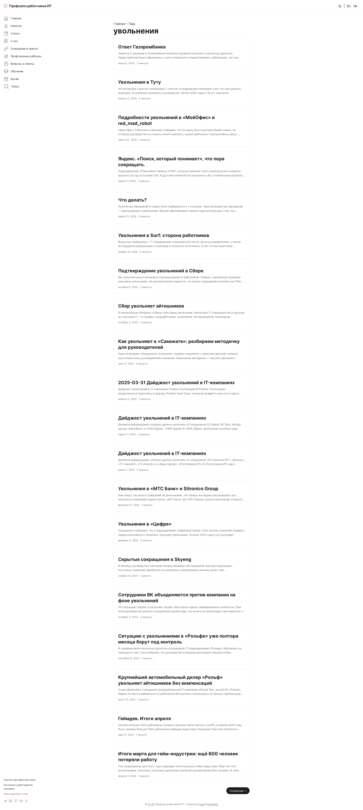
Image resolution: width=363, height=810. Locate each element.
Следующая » (238, 790)
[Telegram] (5, 800)
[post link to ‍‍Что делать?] (181, 207)
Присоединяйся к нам (16, 793)
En (349, 6)
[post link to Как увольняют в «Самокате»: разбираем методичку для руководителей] (181, 352)
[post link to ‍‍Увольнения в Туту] (181, 90)
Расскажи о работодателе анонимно (18, 787)
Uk (355, 6)
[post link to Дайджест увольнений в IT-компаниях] (181, 425)
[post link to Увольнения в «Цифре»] (181, 531)
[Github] (15, 800)
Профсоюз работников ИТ (30, 6)
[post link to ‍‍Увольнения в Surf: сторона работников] (181, 243)
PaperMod (212, 804)
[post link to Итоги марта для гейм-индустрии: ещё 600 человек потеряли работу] (181, 764)
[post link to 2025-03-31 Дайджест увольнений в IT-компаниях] (181, 390)
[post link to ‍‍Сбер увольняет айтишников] (181, 313)
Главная (119, 24)
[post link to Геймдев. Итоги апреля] (181, 726)
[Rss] (26, 800)
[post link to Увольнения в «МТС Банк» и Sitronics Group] (181, 496)
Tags (131, 24)
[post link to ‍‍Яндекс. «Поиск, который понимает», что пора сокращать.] (181, 169)
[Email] (21, 800)
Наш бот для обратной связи (19, 779)
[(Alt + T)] (340, 6)
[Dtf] (10, 800)
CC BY (151, 804)
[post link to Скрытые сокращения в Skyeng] (181, 567)
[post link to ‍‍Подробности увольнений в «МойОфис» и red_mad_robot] (181, 128)
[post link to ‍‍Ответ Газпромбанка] (181, 54)
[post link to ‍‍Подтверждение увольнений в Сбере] (181, 278)
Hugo (201, 804)
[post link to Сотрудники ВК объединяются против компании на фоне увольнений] (181, 605)
